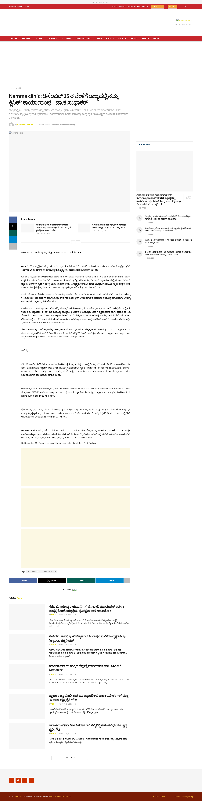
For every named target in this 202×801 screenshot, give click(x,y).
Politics (53, 38)
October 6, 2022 (44, 125)
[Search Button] (190, 38)
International (83, 38)
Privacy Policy (142, 7)
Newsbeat (26, 38)
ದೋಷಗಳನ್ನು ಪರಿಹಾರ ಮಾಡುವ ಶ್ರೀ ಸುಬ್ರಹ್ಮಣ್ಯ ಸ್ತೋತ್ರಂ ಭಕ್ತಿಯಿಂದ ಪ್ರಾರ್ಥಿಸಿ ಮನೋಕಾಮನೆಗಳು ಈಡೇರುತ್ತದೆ (168, 229)
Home (114, 7)
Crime (99, 38)
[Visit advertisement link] (184, 20)
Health (145, 38)
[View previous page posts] (73, 242)
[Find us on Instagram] (189, 6)
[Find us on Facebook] (181, 6)
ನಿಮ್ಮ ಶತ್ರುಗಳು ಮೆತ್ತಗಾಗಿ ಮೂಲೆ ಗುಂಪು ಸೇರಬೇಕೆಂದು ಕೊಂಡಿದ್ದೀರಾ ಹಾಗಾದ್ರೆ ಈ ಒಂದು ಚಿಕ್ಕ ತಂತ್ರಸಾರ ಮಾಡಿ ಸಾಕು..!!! (168, 217)
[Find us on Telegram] (192, 6)
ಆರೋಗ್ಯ (72, 125)
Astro (134, 38)
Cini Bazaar (158, 7)
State (39, 38)
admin (53, 615)
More (156, 38)
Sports (172, 7)
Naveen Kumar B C (25, 125)
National (66, 38)
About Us (122, 7)
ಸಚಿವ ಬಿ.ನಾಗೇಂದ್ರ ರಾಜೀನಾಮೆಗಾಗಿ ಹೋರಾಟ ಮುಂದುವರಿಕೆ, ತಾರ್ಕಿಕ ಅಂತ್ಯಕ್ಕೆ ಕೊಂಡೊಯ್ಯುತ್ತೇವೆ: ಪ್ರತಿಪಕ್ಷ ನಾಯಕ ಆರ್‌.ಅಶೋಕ (53, 227)
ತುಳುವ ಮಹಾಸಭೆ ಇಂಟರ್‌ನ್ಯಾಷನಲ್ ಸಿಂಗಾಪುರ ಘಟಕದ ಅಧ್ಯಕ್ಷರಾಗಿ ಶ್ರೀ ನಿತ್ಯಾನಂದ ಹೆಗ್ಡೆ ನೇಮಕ (109, 226)
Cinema (110, 38)
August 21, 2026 (43, 233)
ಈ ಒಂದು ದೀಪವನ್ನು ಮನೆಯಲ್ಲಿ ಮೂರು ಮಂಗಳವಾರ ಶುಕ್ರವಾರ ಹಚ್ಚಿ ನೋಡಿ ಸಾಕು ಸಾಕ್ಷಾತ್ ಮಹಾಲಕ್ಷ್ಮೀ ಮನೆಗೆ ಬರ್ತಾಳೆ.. (168, 253)
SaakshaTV (19, 796)
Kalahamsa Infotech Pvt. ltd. (60, 796)
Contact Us (131, 7)
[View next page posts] (78, 242)
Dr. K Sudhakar (34, 572)
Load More (70, 757)
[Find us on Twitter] (185, 6)
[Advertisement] (101, 65)
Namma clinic (50, 572)
